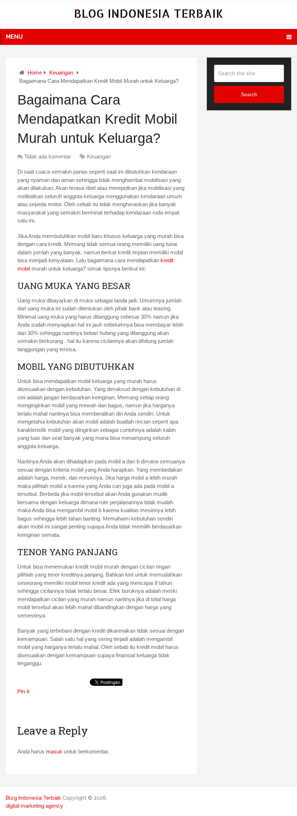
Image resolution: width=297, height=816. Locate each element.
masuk (54, 751)
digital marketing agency (34, 806)
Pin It (23, 691)
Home (35, 72)
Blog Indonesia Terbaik (148, 13)
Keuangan (61, 72)
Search (249, 94)
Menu (14, 36)
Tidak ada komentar (47, 156)
